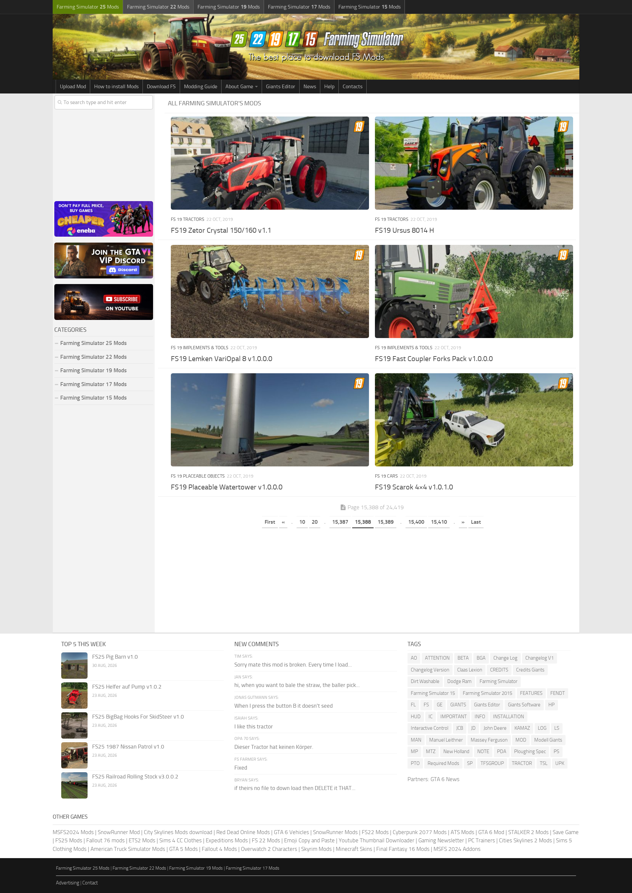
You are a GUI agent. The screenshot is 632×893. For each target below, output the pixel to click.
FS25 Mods (68, 840)
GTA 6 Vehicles (291, 832)
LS (556, 728)
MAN (416, 740)
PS (556, 751)
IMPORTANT (453, 717)
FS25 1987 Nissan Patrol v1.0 (128, 746)
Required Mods (443, 763)
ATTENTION (437, 658)
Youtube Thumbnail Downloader (376, 840)
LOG (542, 728)
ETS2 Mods (142, 840)
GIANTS (458, 705)
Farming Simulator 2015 (487, 693)
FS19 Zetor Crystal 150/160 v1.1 (221, 230)
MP (414, 751)
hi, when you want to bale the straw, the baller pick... (297, 685)
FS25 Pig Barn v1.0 (115, 656)
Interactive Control (429, 728)
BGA (481, 658)
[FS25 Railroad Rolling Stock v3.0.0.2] (74, 785)
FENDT (557, 693)
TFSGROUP (492, 763)
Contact (90, 883)
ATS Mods (462, 832)
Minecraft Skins (354, 849)
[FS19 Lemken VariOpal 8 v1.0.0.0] (270, 291)
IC (431, 717)
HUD (416, 717)
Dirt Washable (425, 681)
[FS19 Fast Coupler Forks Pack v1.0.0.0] (474, 291)
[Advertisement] (371, 580)
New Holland (456, 751)
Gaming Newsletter (441, 840)
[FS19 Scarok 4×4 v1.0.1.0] (474, 419)
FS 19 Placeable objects (198, 476)
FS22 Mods (375, 832)
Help (329, 86)
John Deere (495, 728)
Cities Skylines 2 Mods (525, 840)
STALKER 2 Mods (528, 832)
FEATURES (531, 693)
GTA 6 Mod (491, 832)
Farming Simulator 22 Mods (93, 357)
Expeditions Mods (227, 840)
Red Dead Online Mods (243, 832)
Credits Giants (530, 670)
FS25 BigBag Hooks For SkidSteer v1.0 (138, 716)
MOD (520, 740)
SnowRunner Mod (119, 832)
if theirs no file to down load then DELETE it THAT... (295, 788)
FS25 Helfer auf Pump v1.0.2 (127, 686)
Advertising (67, 883)
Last (476, 522)
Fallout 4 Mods (219, 849)
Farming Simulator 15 (433, 693)
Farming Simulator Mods (88, 7)
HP (551, 705)
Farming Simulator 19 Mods (93, 370)
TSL (543, 763)
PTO (415, 763)
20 (315, 522)
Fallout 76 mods (105, 840)
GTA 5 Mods (183, 849)
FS (426, 705)
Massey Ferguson (489, 740)
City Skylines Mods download (178, 832)
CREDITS (499, 670)
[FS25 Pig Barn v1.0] (74, 665)
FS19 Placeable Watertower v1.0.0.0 (226, 487)
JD (473, 728)
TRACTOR (522, 763)
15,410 (439, 522)
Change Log (505, 658)
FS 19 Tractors (187, 219)
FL (413, 705)
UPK (559, 763)
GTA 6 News (445, 779)
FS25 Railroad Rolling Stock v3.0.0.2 (135, 776)
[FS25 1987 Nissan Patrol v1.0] (74, 755)
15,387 (340, 522)
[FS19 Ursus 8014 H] (474, 163)
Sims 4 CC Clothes (180, 840)
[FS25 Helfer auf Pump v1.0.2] (74, 695)
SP (470, 763)
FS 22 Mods (266, 840)
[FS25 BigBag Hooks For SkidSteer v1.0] (74, 725)
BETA (463, 658)
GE (439, 705)
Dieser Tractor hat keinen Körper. (273, 747)
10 (302, 522)
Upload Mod (73, 86)
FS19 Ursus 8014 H (404, 230)
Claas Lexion (469, 670)
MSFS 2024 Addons (457, 849)
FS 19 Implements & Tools (199, 348)
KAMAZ (522, 728)
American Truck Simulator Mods (128, 849)
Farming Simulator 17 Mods (93, 384)
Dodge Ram (459, 681)
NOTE (483, 751)
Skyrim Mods (316, 849)
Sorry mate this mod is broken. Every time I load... (293, 664)
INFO (480, 717)
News (309, 86)
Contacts (352, 86)
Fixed (240, 767)
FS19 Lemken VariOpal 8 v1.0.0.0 (221, 359)
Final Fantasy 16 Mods (403, 849)
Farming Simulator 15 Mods (93, 397)
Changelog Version (430, 670)
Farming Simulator (498, 681)
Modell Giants (548, 740)
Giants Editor (280, 86)
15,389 (386, 522)
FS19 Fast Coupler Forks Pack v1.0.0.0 (434, 359)
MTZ (430, 751)
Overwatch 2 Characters (269, 849)
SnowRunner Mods (335, 832)
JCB (459, 728)
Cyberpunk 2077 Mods (420, 832)
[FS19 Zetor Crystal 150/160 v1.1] (270, 163)
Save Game (566, 832)
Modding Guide (200, 86)
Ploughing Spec (530, 751)
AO (414, 658)
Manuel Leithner (446, 740)
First (270, 522)
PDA (501, 751)
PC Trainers (481, 840)
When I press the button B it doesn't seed (283, 705)
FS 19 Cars (386, 476)
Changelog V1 (539, 658)
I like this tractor (253, 726)
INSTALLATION (508, 717)
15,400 (416, 522)
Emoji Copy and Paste (309, 840)
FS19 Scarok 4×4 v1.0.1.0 (414, 487)
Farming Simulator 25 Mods (83, 868)
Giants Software (524, 705)
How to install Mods (116, 86)
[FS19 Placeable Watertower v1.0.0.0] (270, 419)
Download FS (161, 86)
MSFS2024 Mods (73, 832)
